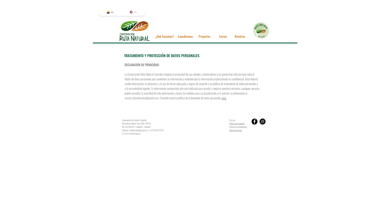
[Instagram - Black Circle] (263, 122)
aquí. (224, 98)
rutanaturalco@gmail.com (145, 98)
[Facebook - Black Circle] (254, 122)
